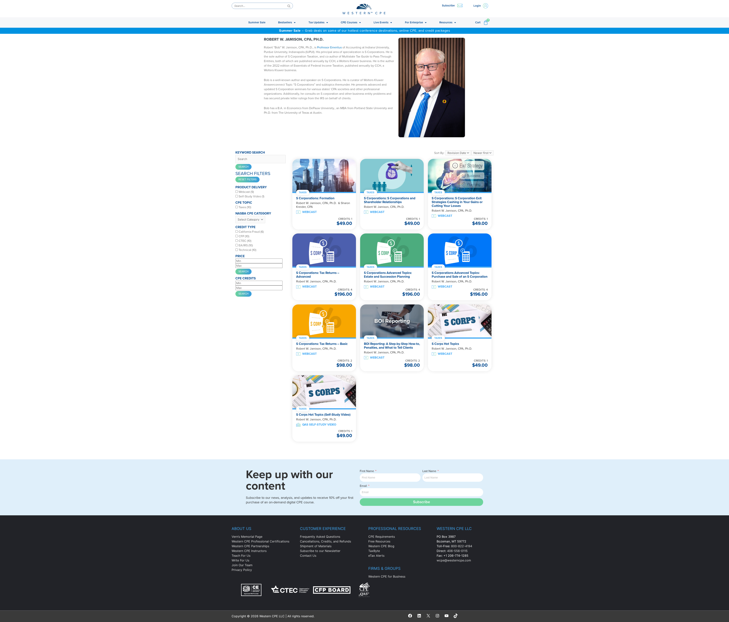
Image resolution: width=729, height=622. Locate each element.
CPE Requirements (381, 536)
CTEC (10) (244, 241)
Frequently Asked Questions (320, 536)
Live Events (381, 22)
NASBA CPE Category (253, 213)
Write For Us (240, 560)
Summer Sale (256, 22)
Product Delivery (251, 187)
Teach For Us (241, 555)
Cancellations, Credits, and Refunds (325, 541)
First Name (367, 471)
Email (364, 486)
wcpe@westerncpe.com (454, 560)
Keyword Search (250, 153)
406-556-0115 (457, 551)
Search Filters (252, 173)
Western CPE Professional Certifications (260, 541)
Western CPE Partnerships (250, 546)
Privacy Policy (242, 570)
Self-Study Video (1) (251, 196)
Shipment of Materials (315, 546)
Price (240, 256)
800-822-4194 (461, 546)
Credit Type (245, 227)
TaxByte (374, 551)
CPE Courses (349, 22)
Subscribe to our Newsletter (320, 551)
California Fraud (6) (251, 232)
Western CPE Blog (381, 546)
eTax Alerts (376, 555)
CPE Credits (245, 278)
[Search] (289, 6)
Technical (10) (247, 250)
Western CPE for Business (386, 576)
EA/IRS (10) (245, 245)
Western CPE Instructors (249, 551)
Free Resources (379, 541)
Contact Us (308, 555)
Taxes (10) (244, 207)
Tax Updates (316, 22)
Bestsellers (285, 22)
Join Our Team (242, 565)
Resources (445, 22)
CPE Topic (243, 203)
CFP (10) (243, 236)
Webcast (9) (246, 192)
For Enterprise (414, 22)
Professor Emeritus (329, 47)
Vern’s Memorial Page (247, 536)
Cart (477, 22)
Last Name (429, 471)
